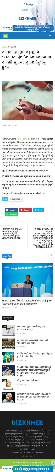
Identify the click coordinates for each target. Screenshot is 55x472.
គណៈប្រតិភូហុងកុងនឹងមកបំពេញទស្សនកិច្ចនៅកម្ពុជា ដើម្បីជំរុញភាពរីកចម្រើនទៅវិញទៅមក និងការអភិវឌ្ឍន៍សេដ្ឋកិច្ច (27, 302)
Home (4, 47)
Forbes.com (22, 138)
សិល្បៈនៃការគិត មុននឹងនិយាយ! (27, 380)
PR (3, 353)
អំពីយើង (28, 4)
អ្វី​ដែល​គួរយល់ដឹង (16, 199)
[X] (27, 468)
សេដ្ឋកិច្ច (7, 267)
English (25, 9)
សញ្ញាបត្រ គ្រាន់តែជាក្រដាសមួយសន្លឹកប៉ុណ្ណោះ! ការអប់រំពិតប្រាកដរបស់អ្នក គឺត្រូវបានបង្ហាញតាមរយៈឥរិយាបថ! (34, 396)
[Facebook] (30, 9)
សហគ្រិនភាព (5, 339)
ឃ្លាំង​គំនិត (4, 326)
